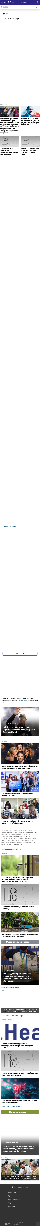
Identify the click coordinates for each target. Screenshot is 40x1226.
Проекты (11, 1196)
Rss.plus (4, 853)
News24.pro (12, 1192)
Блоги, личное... (10, 526)
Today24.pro (5, 1158)
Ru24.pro (4, 742)
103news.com (23, 700)
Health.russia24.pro (7, 1019)
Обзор (6, 14)
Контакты (11, 1206)
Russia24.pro (4, 104)
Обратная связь (13, 1203)
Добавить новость (21, 1187)
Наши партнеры (14, 1199)
